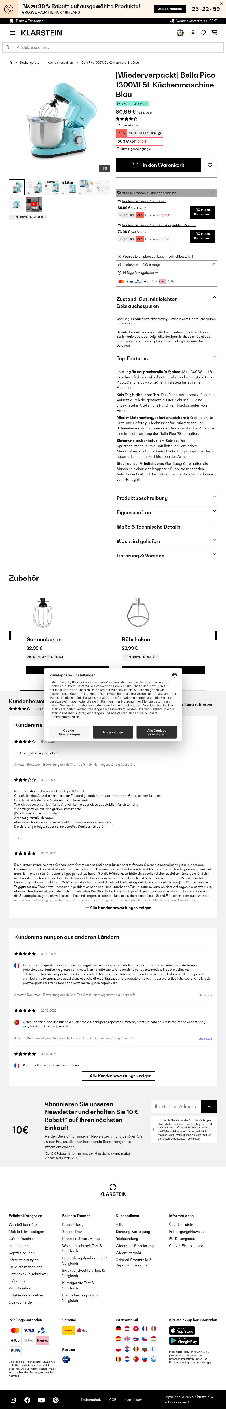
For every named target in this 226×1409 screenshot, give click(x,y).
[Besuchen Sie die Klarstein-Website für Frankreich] (144, 1328)
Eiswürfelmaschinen (25, 1267)
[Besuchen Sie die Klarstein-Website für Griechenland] (153, 1359)
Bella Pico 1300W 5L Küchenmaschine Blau (110, 62)
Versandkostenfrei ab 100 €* (196, 21)
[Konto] (193, 33)
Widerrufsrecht (128, 1253)
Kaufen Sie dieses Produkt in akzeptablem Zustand (159, 225)
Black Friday (72, 1224)
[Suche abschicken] (7, 47)
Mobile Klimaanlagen (26, 1231)
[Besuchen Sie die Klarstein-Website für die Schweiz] (136, 1328)
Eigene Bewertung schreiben (185, 704)
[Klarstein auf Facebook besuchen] (27, 1400)
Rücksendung (127, 1238)
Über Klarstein (181, 1224)
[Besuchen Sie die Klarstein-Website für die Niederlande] (127, 1359)
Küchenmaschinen (60, 62)
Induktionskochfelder (26, 1295)
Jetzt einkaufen (170, 9)
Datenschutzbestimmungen (185, 1358)
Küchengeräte (30, 62)
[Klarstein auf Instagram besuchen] (13, 1400)
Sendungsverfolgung (133, 1231)
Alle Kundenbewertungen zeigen (120, 907)
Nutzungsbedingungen (182, 1362)
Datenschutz (91, 1399)
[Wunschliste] (203, 33)
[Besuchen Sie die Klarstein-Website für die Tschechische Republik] (144, 1338)
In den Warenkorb (163, 165)
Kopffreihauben (22, 1253)
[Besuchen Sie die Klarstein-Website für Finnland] (153, 1349)
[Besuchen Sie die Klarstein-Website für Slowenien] (144, 1359)
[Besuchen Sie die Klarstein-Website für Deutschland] (118, 1328)
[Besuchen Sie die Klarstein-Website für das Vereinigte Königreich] (127, 1338)
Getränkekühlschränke (28, 1274)
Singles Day (72, 1231)
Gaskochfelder (21, 1302)
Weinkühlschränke (24, 1224)
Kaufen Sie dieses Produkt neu (144, 201)
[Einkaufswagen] (214, 33)
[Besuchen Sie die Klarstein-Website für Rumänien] (136, 1349)
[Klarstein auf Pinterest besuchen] (55, 1400)
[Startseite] (14, 62)
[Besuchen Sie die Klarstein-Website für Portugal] (136, 1359)
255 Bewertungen (128, 125)
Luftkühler (17, 1281)
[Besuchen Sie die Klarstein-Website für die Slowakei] (136, 1338)
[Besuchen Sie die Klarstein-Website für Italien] (153, 1328)
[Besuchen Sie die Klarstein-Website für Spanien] (118, 1338)
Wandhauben (20, 1288)
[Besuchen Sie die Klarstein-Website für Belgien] (118, 1359)
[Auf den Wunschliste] (210, 165)
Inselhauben (19, 1245)
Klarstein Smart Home (81, 1238)
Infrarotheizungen (23, 1260)
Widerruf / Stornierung (135, 1245)
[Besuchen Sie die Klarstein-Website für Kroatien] (127, 1349)
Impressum (133, 1399)
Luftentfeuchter (22, 1238)
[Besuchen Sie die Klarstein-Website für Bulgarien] (144, 1349)
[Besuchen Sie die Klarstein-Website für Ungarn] (153, 1338)
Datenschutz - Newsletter (185, 1138)
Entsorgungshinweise (186, 1231)
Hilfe (119, 1224)
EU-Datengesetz (182, 1238)
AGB (113, 1399)
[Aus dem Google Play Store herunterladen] (184, 1340)
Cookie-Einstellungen (186, 1245)
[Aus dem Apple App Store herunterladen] (182, 1330)
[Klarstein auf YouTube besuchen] (41, 1400)
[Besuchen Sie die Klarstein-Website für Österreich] (127, 1328)
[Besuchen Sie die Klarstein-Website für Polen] (118, 1349)
